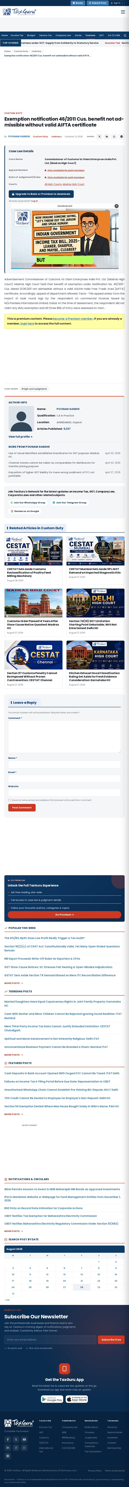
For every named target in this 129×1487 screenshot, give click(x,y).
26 (47, 1287)
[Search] (125, 35)
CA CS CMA (114, 35)
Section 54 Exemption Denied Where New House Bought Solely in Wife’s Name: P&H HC (61, 1106)
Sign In (117, 3)
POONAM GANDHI (19, 136)
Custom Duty (21, 51)
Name (12, 758)
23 (116, 1280)
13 (64, 1274)
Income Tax (17, 35)
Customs (90, 35)
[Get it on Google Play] (52, 1399)
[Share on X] (99, 137)
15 (99, 1274)
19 (47, 1280)
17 (13, 1280)
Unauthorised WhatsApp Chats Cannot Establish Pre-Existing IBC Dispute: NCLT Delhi (61, 1090)
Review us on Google (26, 511)
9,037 (67, 429)
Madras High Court (73, 184)
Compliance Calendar (91, 1444)
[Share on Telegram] (122, 137)
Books (79, 3)
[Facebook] (7, 1439)
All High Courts (53, 184)
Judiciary (36, 51)
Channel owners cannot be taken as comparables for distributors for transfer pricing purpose (52, 464)
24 (13, 1287)
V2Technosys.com (67, 1470)
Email (12, 772)
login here (27, 324)
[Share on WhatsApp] (114, 137)
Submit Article (114, 1432)
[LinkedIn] (7, 1447)
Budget (31, 35)
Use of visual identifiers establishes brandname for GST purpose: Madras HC (54, 454)
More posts (12, 983)
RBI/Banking (68, 1437)
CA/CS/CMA (68, 1448)
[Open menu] (123, 12)
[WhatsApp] (24, 1447)
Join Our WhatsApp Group (29, 502)
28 (81, 1287)
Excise (78, 35)
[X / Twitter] (16, 1439)
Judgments (91, 1437)
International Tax (46, 1449)
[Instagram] (16, 1447)
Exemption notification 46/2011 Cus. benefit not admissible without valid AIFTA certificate (64, 122)
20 (64, 1280)
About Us (112, 1427)
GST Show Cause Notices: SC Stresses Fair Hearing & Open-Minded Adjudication (58, 967)
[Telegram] (7, 1456)
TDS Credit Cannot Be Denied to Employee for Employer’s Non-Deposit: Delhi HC (57, 1098)
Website (13, 786)
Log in (34, 201)
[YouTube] (24, 1439)
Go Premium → (64, 914)
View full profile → (21, 436)
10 (13, 1274)
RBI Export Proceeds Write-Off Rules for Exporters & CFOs (42, 958)
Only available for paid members (65, 170)
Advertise (112, 1437)
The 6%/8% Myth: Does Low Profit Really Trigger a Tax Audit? (44, 938)
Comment (15, 718)
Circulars (89, 1432)
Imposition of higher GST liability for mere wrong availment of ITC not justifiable (52, 474)
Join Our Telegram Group (71, 502)
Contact (111, 1442)
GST (101, 35)
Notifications (91, 1427)
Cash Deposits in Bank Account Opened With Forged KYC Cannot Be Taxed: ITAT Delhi (61, 1073)
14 (81, 1274)
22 (98, 1280)
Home (5, 35)
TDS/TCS (43, 1442)
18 (30, 1280)
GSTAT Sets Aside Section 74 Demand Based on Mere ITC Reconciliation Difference (60, 975)
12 (47, 1274)
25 (30, 1287)
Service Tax (45, 35)
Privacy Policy (95, 1470)
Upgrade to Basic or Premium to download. (42, 194)
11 (30, 1274)
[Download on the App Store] (77, 1399)
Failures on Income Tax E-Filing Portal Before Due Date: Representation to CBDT (57, 1081)
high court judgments (35, 388)
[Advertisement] (64, 84)
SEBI (64, 1432)
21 (82, 1280)
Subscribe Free (111, 1339)
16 (116, 1274)
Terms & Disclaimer (115, 1470)
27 (64, 1287)
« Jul (7, 1299)
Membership (114, 1448)
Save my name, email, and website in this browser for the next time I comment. (52, 800)
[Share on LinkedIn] (107, 137)
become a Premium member (73, 319)
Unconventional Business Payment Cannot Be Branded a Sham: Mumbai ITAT (56, 1047)
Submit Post (99, 3)
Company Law (63, 35)
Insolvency (68, 1442)
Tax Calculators (93, 1451)
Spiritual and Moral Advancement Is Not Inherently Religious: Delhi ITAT (51, 1038)
